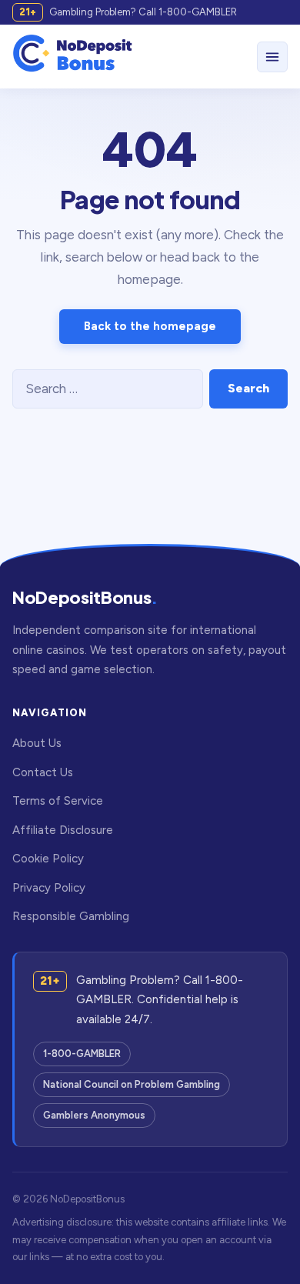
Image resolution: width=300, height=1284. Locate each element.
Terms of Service (57, 801)
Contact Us (42, 772)
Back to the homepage (150, 326)
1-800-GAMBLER (82, 1053)
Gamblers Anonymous (94, 1115)
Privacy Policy (48, 888)
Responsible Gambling (70, 916)
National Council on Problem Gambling (131, 1084)
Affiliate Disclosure (62, 830)
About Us (37, 743)
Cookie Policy (48, 858)
